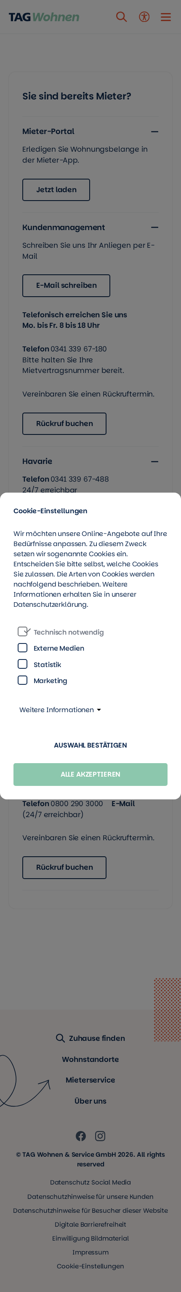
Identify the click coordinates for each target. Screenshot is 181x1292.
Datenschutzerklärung (50, 604)
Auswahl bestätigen (90, 745)
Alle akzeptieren (91, 774)
